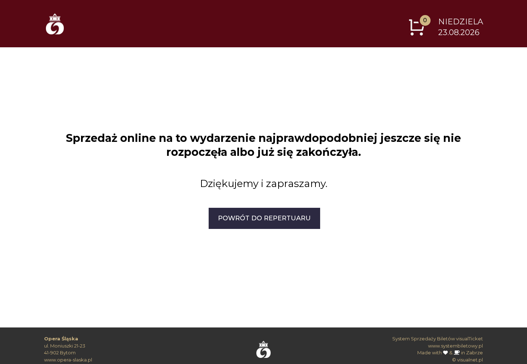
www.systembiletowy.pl (455, 346)
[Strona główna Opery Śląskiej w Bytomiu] (263, 347)
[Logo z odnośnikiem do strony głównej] (55, 23)
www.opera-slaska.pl (68, 360)
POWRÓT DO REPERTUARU (264, 218)
